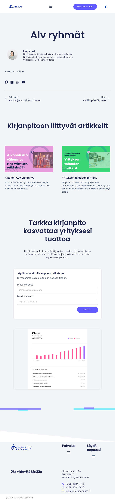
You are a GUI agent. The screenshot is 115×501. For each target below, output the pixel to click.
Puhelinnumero (25, 296)
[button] (6, 82)
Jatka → (87, 309)
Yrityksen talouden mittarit (79, 177)
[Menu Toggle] (50, 6)
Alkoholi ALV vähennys (19, 177)
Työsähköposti (25, 284)
